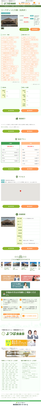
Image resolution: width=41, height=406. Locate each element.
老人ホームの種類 (9, 394)
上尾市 (14, 381)
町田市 (6, 384)
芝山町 (17, 372)
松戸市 (10, 369)
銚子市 (16, 366)
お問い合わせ (9, 397)
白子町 (3, 387)
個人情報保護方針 (24, 397)
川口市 (6, 381)
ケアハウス (24, 369)
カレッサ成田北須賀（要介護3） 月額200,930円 (24, 268)
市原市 (3, 375)
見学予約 (25, 29)
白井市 (16, 363)
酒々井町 (12, 363)
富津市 (10, 387)
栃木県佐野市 (13, 380)
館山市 (6, 389)
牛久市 (17, 375)
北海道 (16, 384)
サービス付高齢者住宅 (25, 378)
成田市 (3, 363)
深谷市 (10, 389)
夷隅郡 (6, 386)
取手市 (10, 386)
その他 (34, 375)
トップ (2, 6)
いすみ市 (10, 383)
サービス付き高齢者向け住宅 (33, 377)
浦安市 (3, 369)
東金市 (10, 377)
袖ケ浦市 (10, 375)
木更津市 (3, 378)
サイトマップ (30, 397)
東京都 (7, 372)
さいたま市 (10, 381)
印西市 (6, 363)
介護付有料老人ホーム (25, 363)
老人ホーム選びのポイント (29, 394)
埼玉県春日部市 (11, 372)
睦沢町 (7, 383)
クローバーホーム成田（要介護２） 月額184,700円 (7, 268)
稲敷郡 (14, 375)
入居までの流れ (15, 394)
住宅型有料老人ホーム (34, 363)
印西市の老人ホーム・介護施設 (20, 6)
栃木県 (13, 384)
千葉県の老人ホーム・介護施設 (9, 6)
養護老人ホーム (31, 366)
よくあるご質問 (3, 397)
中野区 (16, 387)
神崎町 (6, 366)
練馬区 (3, 389)
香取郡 (13, 387)
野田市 (17, 369)
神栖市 (3, 386)
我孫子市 (3, 372)
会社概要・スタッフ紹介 (16, 397)
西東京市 (3, 383)
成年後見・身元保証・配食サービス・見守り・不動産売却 (10, 395)
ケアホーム (28, 369)
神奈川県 (7, 378)
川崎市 (14, 383)
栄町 (9, 363)
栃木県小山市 (7, 380)
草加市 (3, 381)
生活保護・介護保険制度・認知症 (26, 395)
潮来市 (3, 377)
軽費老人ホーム (24, 377)
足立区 (13, 386)
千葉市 (14, 369)
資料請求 (36, 29)
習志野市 (6, 369)
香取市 (3, 366)
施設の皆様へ (35, 395)
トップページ (3, 394)
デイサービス (24, 375)
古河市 (16, 386)
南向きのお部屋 (4, 126)
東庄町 (13, 366)
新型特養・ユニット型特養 (26, 372)
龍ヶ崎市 (6, 377)
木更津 (14, 377)
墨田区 (3, 380)
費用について (21, 394)
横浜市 (3, 384)
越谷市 (6, 387)
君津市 (17, 380)
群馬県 (10, 384)
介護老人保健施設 (25, 366)
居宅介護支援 (30, 375)
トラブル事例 (36, 394)
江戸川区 (14, 378)
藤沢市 (11, 378)
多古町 (10, 366)
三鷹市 (6, 375)
